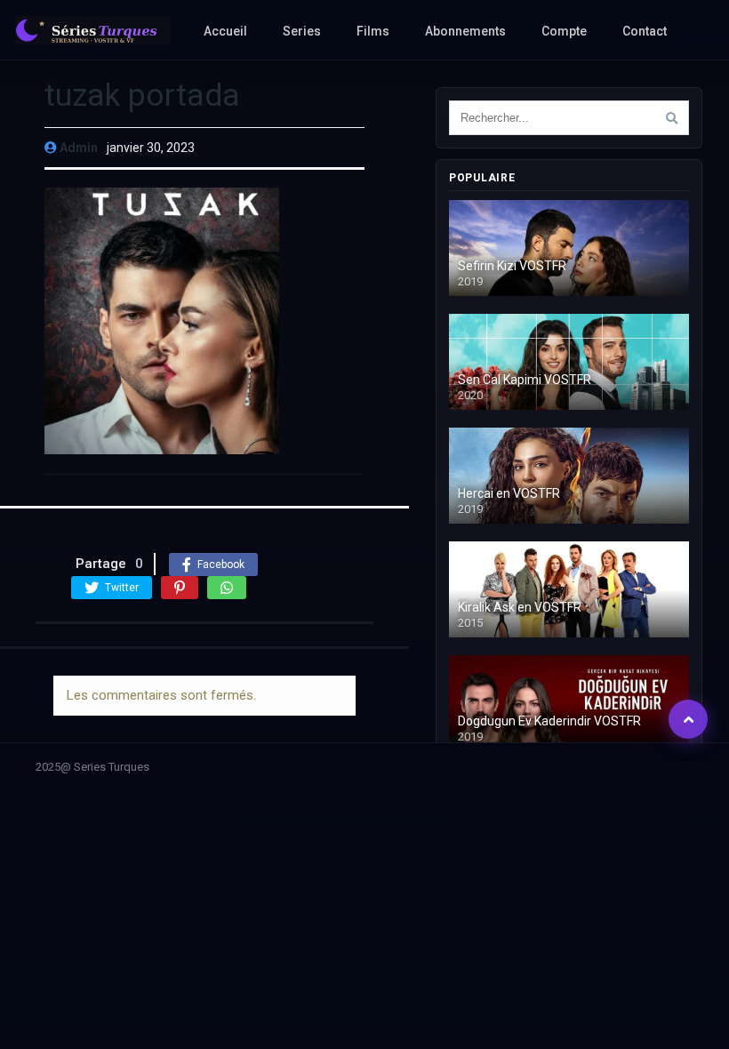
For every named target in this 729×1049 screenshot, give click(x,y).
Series (302, 31)
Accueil (225, 31)
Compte (564, 31)
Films (372, 31)
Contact (644, 31)
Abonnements (465, 31)
